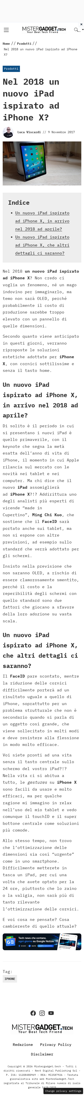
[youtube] (51, 1013)
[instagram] (42, 1013)
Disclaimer (42, 1054)
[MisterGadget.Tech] (44, 29)
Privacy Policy (55, 1044)
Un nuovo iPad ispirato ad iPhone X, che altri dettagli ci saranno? (42, 245)
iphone (9, 979)
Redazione (23, 1044)
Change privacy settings (63, 1091)
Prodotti (11, 69)
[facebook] (33, 1013)
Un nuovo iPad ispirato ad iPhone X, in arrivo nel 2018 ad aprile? (42, 221)
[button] (79, 30)
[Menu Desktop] (6, 30)
